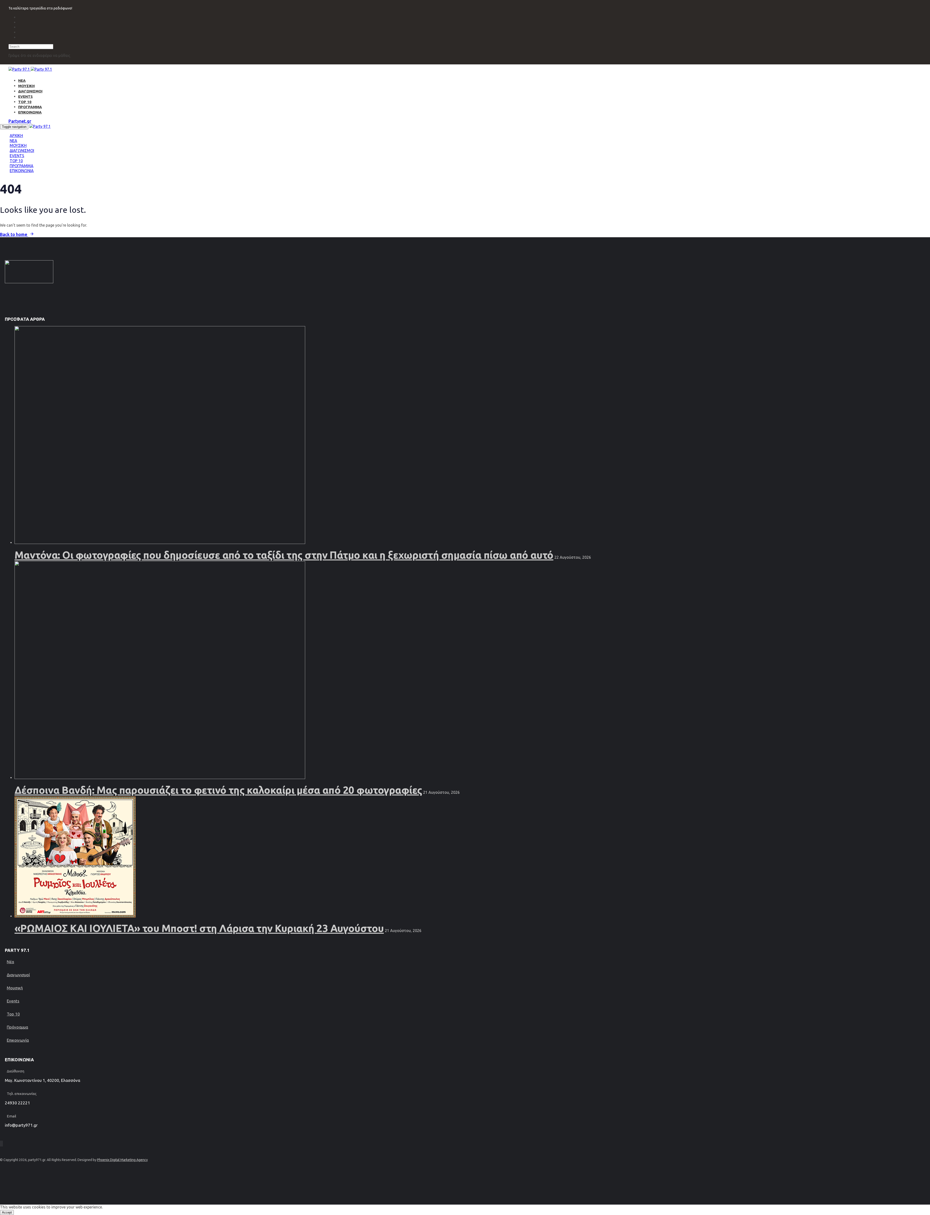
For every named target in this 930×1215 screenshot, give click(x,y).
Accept (7, 1212)
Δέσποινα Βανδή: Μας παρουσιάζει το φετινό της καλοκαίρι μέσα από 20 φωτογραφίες (218, 790)
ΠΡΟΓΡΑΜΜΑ (30, 107)
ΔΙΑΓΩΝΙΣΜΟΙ (30, 91)
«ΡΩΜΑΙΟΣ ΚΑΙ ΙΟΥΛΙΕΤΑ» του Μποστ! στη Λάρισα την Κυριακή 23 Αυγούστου (199, 928)
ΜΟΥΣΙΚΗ (26, 86)
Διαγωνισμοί (18, 974)
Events (13, 1001)
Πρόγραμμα (17, 1027)
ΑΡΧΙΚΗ (16, 135)
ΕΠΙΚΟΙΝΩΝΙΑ (30, 112)
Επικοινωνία (18, 1040)
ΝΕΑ (22, 80)
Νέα (10, 961)
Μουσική (15, 988)
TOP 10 (24, 102)
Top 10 (13, 1014)
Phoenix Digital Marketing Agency (122, 1160)
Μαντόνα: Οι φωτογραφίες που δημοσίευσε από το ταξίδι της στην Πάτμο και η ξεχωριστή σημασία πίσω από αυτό (284, 555)
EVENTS (25, 96)
